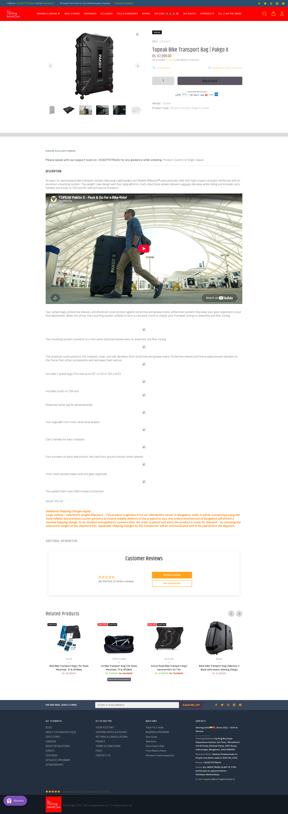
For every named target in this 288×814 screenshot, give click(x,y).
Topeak (166, 103)
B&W (219, 659)
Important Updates (124, 3)
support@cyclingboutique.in (219, 779)
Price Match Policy (156, 750)
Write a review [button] (172, 575)
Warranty (151, 741)
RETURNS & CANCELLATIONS (112, 736)
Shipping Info (163, 68)
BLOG (49, 727)
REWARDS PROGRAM (157, 732)
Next (137, 66)
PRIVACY (100, 741)
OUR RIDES (52, 755)
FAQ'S (99, 750)
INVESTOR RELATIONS (58, 746)
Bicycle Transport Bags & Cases (189, 108)
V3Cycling (119, 659)
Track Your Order (155, 727)
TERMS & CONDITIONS (108, 746)
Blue (69, 659)
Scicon (169, 659)
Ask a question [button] (172, 583)
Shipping (170, 59)
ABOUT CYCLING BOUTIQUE (61, 732)
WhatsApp (47, 3)
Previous (50, 66)
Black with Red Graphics (119, 679)
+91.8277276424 (25, 3)
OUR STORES (53, 736)
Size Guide (151, 736)
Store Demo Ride (155, 746)
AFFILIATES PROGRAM (58, 760)
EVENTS (50, 750)
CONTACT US (103, 755)
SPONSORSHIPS (54, 764)
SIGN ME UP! (191, 705)
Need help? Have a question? (227, 68)
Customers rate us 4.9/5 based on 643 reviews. (87, 791)
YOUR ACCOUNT (105, 727)
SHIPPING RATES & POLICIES (111, 732)
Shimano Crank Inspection (160, 755)
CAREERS (51, 741)
